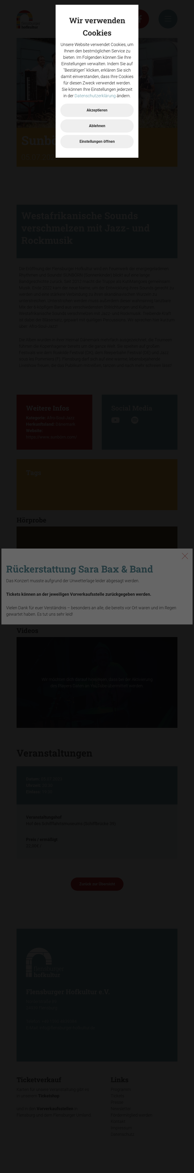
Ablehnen (97, 126)
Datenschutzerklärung (95, 95)
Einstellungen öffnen (97, 141)
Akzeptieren (97, 110)
